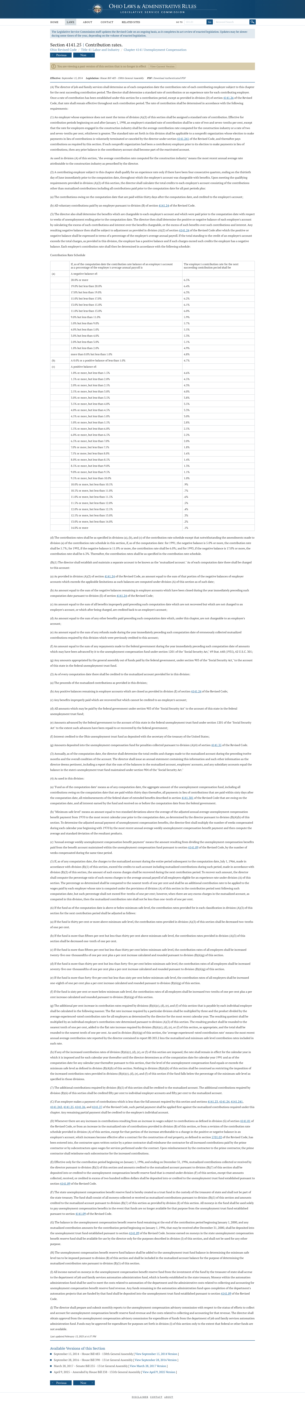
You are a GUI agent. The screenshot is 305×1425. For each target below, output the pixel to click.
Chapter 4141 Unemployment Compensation (155, 50)
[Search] (252, 21)
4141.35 (216, 745)
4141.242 (56, 1107)
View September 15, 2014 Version (156, 1354)
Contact (107, 22)
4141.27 (97, 1107)
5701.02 (217, 1137)
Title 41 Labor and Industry (100, 50)
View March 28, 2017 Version (148, 1366)
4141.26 (228, 98)
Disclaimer (140, 1396)
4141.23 (213, 1101)
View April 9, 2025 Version (158, 1372)
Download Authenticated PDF (169, 78)
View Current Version (162, 66)
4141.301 (187, 798)
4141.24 (164, 205)
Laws (70, 22)
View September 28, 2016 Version (156, 1360)
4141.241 (183, 139)
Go (209, 22)
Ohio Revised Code (63, 50)
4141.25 (68, 1107)
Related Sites (131, 22)
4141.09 (193, 847)
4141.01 (245, 1121)
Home (54, 22)
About (87, 22)
